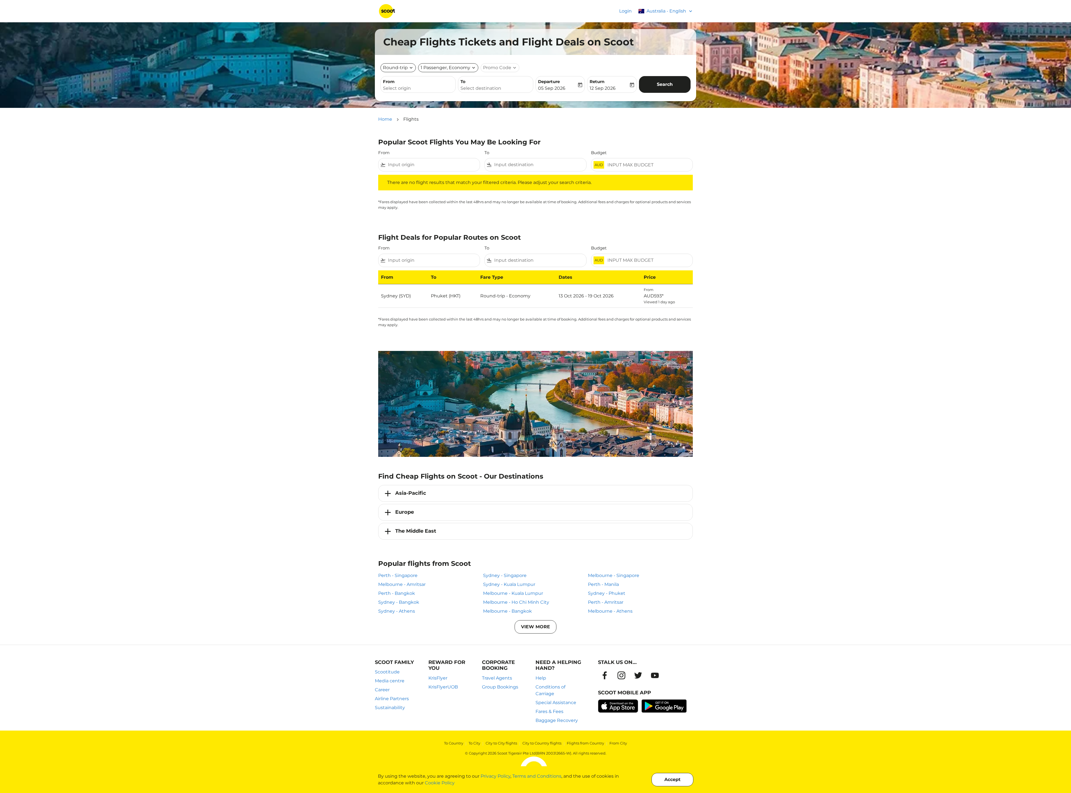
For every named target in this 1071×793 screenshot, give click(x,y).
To (462, 81)
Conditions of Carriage (550, 690)
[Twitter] (638, 675)
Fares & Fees (549, 711)
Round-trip (395, 67)
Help (541, 678)
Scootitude (387, 672)
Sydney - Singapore (505, 575)
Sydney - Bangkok (398, 602)
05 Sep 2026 (551, 88)
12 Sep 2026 (603, 88)
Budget (599, 152)
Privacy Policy (495, 776)
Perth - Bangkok (396, 593)
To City (474, 743)
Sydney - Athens (396, 611)
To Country (453, 743)
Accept (672, 779)
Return (597, 81)
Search (665, 84)
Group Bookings (500, 687)
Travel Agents (497, 678)
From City (618, 743)
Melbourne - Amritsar (402, 584)
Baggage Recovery (557, 720)
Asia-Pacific (410, 493)
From (389, 81)
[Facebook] (604, 675)
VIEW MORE (535, 626)
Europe (404, 512)
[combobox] (418, 88)
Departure (549, 81)
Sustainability (390, 707)
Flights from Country (585, 743)
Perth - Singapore (398, 575)
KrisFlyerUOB (443, 687)
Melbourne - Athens (610, 611)
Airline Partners (392, 698)
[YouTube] (655, 675)
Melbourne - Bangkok (507, 611)
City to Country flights (541, 743)
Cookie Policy (440, 782)
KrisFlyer (437, 678)
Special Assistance (556, 702)
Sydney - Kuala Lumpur (509, 584)
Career (382, 689)
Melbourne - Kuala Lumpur (513, 593)
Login (625, 11)
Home (385, 119)
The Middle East (415, 531)
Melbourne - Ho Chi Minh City (516, 602)
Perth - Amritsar (605, 602)
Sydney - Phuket (606, 593)
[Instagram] (621, 675)
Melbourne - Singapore (613, 575)
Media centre (389, 680)
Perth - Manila (603, 584)
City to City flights (501, 743)
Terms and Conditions (536, 776)
